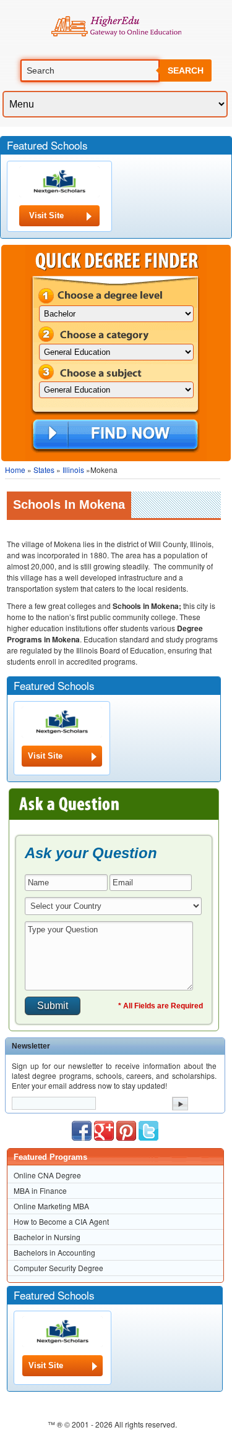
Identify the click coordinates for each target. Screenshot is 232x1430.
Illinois (73, 469)
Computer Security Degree (58, 1267)
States (43, 469)
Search (186, 70)
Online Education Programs (116, 26)
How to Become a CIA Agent (61, 1221)
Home (15, 469)
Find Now (115, 435)
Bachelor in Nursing (47, 1237)
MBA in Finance (40, 1190)
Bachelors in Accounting (54, 1252)
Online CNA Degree (47, 1175)
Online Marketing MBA (51, 1206)
